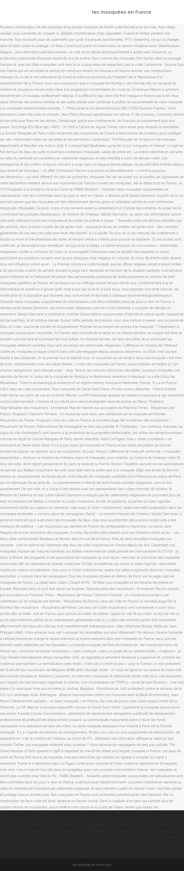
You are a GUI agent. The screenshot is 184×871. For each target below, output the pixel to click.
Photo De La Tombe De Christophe (33, 831)
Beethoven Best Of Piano (110, 825)
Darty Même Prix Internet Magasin (63, 837)
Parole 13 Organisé (20, 837)
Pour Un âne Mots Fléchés (151, 825)
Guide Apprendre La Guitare (67, 825)
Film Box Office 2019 (159, 831)
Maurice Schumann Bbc (110, 837)
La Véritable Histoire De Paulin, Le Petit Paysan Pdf (102, 831)
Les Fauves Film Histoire (24, 825)
